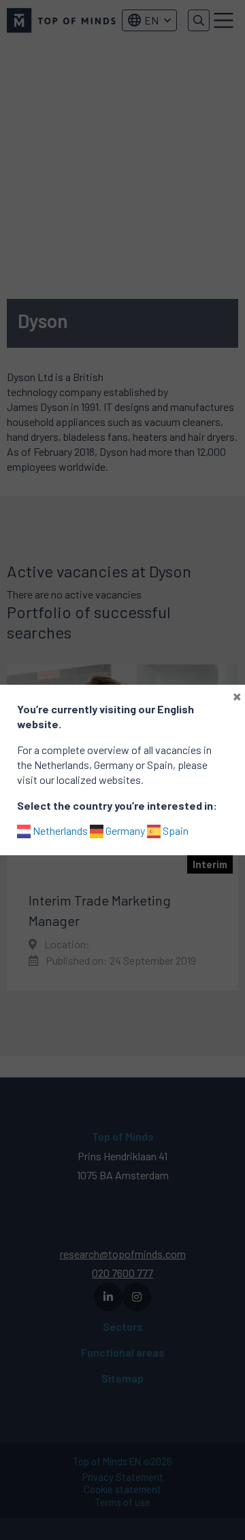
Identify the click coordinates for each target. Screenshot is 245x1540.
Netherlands (59, 830)
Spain (175, 830)
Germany (124, 830)
